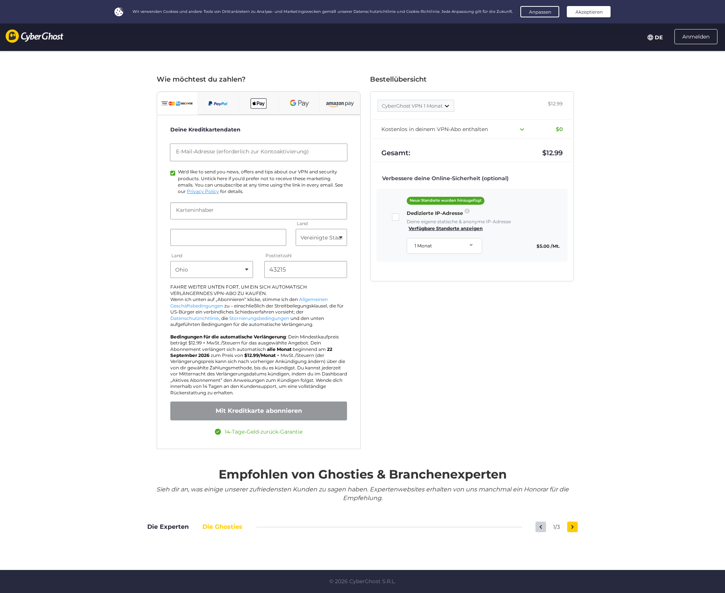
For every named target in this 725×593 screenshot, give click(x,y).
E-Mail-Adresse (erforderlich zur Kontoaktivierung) (242, 151)
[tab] (177, 103)
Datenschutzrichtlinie (194, 318)
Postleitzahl (278, 256)
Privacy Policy (203, 191)
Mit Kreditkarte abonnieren (259, 410)
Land (302, 224)
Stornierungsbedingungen (259, 318)
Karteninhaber (195, 210)
